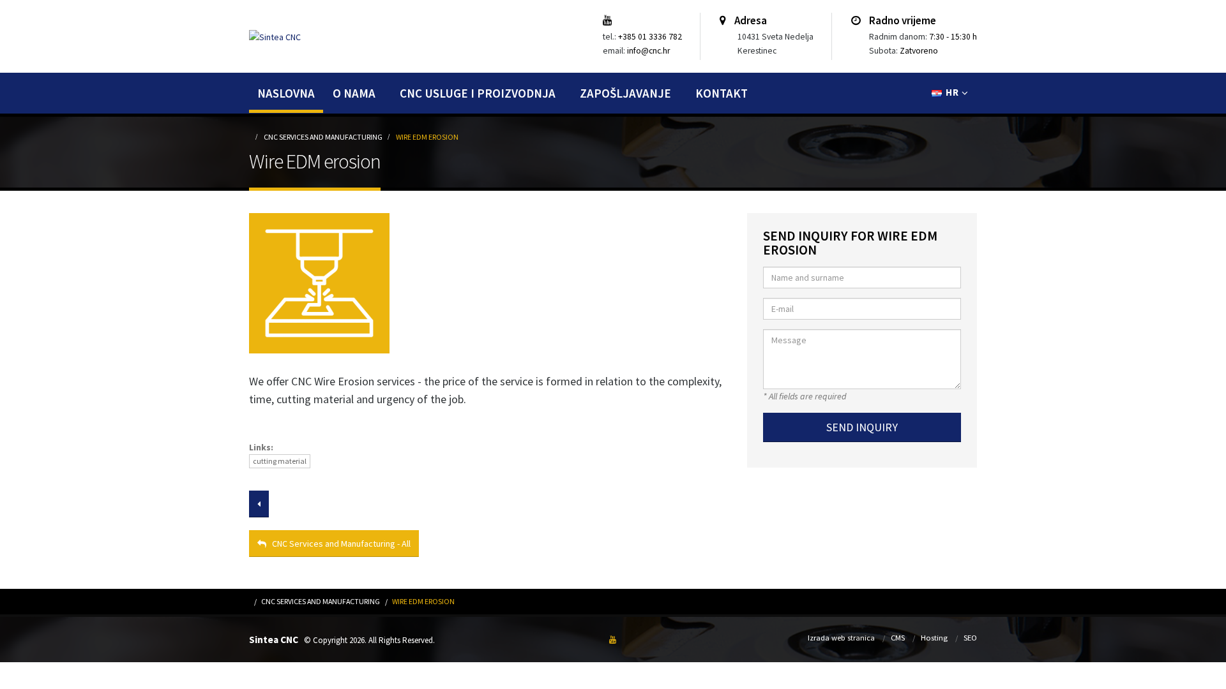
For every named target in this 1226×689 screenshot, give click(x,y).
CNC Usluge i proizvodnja (478, 93)
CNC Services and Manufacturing (323, 137)
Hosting (934, 637)
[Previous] (259, 504)
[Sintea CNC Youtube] (611, 21)
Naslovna (286, 93)
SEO (970, 637)
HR (952, 92)
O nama (354, 93)
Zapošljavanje (625, 93)
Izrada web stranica (841, 637)
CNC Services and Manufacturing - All (338, 543)
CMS (898, 637)
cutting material (279, 461)
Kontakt (721, 93)
